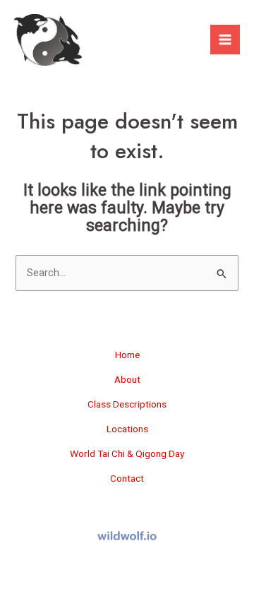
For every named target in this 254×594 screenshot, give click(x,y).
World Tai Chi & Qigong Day (127, 453)
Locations (127, 428)
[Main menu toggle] (225, 39)
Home (127, 354)
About (127, 379)
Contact (127, 478)
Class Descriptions (127, 404)
